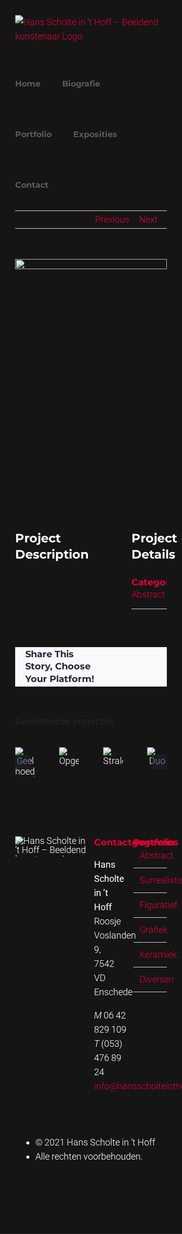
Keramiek (158, 954)
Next (148, 219)
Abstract (148, 594)
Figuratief (158, 905)
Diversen (157, 979)
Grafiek (154, 929)
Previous (112, 219)
